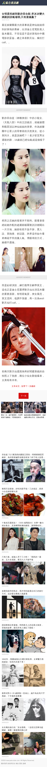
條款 (17, 763)
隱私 (20, 763)
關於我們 (4, 763)
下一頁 (23, 396)
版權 (24, 763)
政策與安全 (11, 763)
